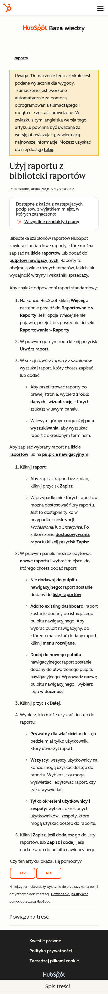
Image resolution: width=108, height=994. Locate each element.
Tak (23, 873)
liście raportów (46, 253)
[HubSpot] (7, 7)
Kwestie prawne (45, 940)
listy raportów (67, 594)
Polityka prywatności (50, 950)
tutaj (48, 149)
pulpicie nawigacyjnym (65, 454)
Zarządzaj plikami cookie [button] (54, 960)
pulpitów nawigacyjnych (33, 260)
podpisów (25, 209)
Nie (49, 873)
